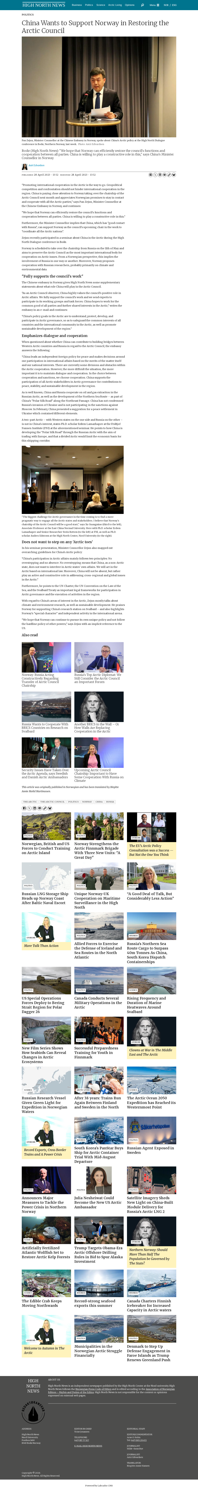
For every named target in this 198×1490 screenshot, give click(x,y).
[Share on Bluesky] (174, 175)
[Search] (142, 5)
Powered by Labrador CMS (99, 1485)
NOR (166, 5)
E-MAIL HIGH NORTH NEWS (88, 1446)
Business (77, 5)
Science (100, 5)
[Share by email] (164, 175)
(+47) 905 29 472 (139, 1440)
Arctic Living (115, 5)
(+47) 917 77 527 (81, 1440)
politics (73, 802)
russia (110, 802)
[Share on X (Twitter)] (155, 175)
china (99, 802)
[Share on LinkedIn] (160, 175)
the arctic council (52, 802)
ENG (174, 5)
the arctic (30, 802)
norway (87, 802)
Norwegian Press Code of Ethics (93, 1389)
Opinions (130, 5)
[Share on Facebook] (150, 175)
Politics (89, 5)
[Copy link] (169, 175)
